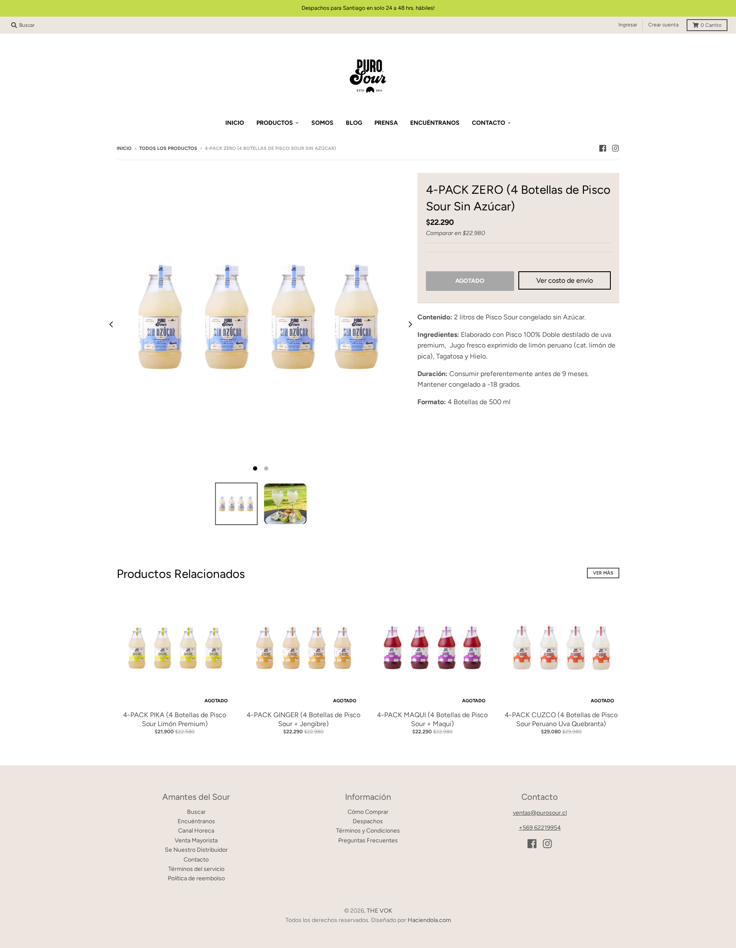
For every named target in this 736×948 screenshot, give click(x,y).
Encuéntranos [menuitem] (435, 122)
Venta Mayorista (196, 840)
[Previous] (111, 324)
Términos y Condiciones (368, 830)
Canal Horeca (196, 830)
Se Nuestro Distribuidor (196, 849)
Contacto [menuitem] (488, 122)
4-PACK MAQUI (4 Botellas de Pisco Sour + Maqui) (432, 719)
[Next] (410, 324)
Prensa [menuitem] (386, 122)
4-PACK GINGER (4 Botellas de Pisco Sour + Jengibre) (303, 719)
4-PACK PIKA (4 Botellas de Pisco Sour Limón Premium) (174, 719)
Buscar (196, 812)
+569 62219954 (540, 827)
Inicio (124, 148)
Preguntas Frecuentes (368, 840)
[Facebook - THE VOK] (603, 148)
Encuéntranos (196, 821)
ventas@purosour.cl (540, 812)
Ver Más (603, 573)
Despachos (368, 821)
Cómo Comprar (368, 812)
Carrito (711, 25)
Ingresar (627, 25)
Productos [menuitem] (274, 122)
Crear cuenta (663, 25)
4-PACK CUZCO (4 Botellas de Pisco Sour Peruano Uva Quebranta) (561, 719)
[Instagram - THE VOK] (615, 148)
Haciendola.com (429, 920)
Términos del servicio (196, 869)
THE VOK (379, 910)
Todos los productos (168, 148)
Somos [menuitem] (322, 122)
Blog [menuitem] (354, 122)
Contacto (196, 859)
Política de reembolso (196, 878)
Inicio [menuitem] (234, 122)
